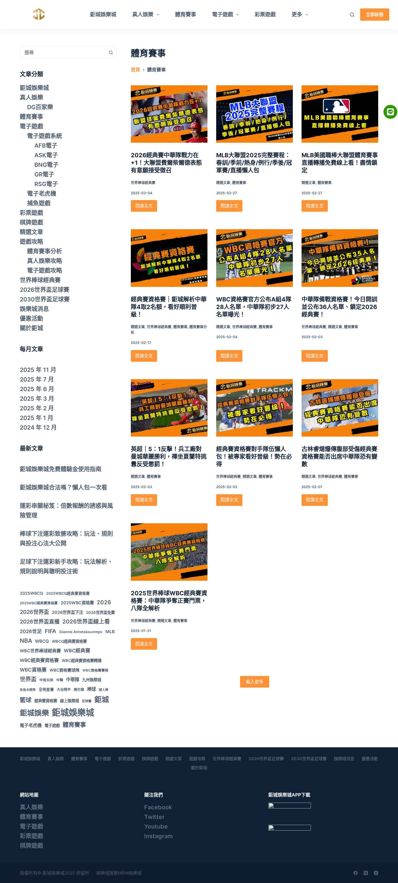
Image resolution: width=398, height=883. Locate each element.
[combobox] (62, 52)
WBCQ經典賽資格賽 (69, 641)
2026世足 (31, 631)
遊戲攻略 (31, 241)
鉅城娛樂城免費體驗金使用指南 (60, 469)
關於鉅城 (31, 328)
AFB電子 (45, 145)
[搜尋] (352, 15)
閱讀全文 (145, 207)
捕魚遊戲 (38, 203)
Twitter (154, 816)
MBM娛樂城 (130, 873)
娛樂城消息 (34, 308)
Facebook (158, 807)
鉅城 (101, 699)
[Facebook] (355, 873)
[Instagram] (376, 873)
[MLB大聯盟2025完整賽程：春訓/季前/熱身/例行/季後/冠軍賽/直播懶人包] (254, 114)
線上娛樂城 (69, 700)
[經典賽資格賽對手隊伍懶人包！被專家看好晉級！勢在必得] (254, 408)
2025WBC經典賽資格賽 (39, 603)
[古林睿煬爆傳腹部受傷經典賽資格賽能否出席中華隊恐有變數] (340, 408)
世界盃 (28, 679)
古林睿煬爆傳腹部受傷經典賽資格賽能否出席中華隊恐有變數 (339, 457)
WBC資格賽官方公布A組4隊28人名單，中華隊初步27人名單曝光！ (253, 307)
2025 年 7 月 (37, 379)
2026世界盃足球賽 (44, 289)
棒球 (91, 689)
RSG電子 (46, 184)
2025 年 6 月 (37, 389)
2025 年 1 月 (36, 417)
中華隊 (72, 679)
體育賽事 (185, 14)
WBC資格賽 (33, 670)
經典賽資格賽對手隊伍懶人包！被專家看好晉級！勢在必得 (254, 457)
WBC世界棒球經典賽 (40, 651)
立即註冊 (374, 14)
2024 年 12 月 (38, 427)
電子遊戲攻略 (44, 270)
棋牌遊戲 (31, 222)
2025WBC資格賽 (77, 602)
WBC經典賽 (77, 651)
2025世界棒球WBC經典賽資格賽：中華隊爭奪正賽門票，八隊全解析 (169, 601)
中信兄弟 (46, 680)
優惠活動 (31, 318)
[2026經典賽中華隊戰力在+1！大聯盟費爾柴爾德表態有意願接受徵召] (169, 114)
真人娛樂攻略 (44, 260)
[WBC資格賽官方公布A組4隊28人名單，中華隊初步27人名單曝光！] (254, 258)
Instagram (158, 836)
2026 (104, 602)
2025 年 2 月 (37, 408)
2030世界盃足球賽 (45, 299)
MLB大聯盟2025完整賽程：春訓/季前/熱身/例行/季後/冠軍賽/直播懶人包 (254, 163)
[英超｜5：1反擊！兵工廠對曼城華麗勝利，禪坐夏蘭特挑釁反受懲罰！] (169, 408)
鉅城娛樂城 (103, 14)
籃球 (25, 700)
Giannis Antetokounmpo (81, 632)
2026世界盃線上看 (86, 621)
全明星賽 (46, 689)
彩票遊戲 (265, 14)
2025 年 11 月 (38, 369)
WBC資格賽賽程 (95, 670)
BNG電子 (46, 164)
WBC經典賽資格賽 (39, 660)
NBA (26, 640)
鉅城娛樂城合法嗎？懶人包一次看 (63, 487)
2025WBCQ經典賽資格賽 (68, 593)
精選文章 (223, 183)
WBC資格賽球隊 (65, 670)
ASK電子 (46, 155)
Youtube (156, 826)
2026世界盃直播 (39, 621)
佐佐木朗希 (28, 690)
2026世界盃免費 (100, 612)
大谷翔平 (64, 690)
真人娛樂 (142, 14)
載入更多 (254, 681)
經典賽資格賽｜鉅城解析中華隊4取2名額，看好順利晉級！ (169, 307)
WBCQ (42, 641)
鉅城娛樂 (34, 713)
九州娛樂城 (91, 679)
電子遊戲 (222, 14)
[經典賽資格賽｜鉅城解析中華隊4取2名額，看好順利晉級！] (169, 258)
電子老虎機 (41, 193)
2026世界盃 (34, 612)
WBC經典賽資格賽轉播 (81, 660)
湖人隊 (103, 690)
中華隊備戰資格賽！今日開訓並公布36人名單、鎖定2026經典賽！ (339, 307)
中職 (59, 680)
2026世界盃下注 (67, 612)
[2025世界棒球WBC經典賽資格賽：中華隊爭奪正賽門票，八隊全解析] (169, 552)
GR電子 (44, 174)
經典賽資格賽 (45, 700)
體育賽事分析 (44, 251)
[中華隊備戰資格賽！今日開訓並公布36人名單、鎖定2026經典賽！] (340, 258)
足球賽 (86, 701)
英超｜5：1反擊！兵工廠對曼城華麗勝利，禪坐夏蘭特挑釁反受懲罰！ (169, 457)
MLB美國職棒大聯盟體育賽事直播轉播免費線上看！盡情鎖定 (340, 163)
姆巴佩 (79, 690)
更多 (297, 14)
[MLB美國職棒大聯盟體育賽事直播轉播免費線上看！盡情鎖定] (340, 114)
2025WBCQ (31, 593)
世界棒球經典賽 (143, 183)
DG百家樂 (40, 107)
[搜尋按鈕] (110, 52)
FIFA (50, 631)
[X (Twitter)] (366, 873)
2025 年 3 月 (37, 398)
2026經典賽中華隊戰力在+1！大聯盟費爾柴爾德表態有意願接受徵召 (166, 163)
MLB (110, 631)
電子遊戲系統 (44, 136)
